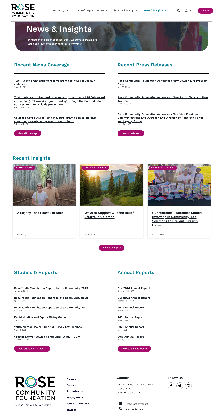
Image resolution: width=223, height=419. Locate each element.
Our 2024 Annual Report (134, 288)
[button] (178, 10)
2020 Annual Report (131, 326)
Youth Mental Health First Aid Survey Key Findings (48, 326)
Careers (71, 379)
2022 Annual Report (131, 307)
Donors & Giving (123, 10)
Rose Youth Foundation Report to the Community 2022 (51, 297)
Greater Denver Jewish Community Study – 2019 (47, 336)
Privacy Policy (75, 397)
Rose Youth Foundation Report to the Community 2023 (51, 288)
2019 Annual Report (131, 336)
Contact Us (73, 385)
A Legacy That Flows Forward (40, 213)
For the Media (75, 391)
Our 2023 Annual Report (134, 297)
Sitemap (72, 409)
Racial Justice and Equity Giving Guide (40, 317)
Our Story (59, 10)
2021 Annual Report (131, 317)
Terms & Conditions (78, 403)
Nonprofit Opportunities (89, 10)
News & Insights (153, 10)
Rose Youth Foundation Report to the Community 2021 (50, 307)
